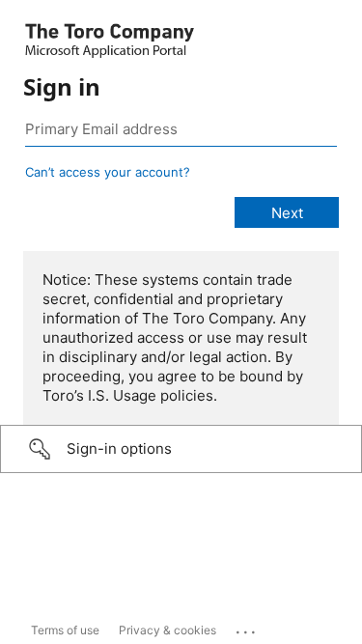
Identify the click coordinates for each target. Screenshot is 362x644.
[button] (181, 449)
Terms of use (65, 630)
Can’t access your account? (107, 172)
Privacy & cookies (167, 630)
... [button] (247, 627)
